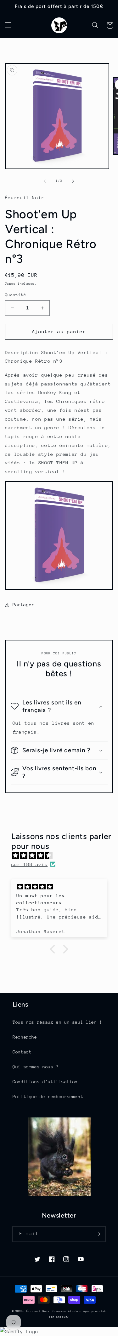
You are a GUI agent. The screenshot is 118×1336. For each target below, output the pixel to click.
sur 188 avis (29, 864)
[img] (62, 855)
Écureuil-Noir (38, 1311)
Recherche (25, 1037)
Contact (22, 1051)
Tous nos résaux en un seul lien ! (57, 1022)
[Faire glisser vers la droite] (73, 181)
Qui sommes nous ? (36, 1066)
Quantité (15, 294)
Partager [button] (23, 604)
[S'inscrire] (98, 1234)
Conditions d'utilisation (45, 1081)
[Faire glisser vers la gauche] (45, 181)
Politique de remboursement (48, 1096)
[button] (8, 25)
